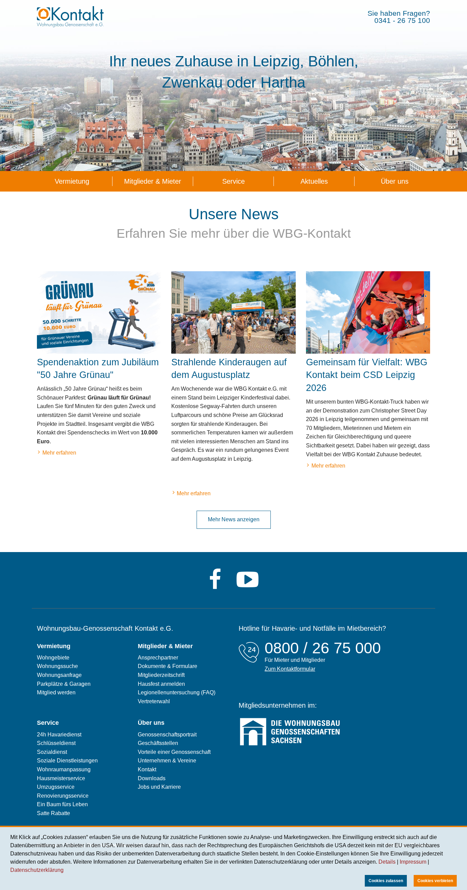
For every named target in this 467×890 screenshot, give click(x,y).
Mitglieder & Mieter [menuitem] (152, 181)
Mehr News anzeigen (233, 519)
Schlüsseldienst (56, 743)
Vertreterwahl (154, 701)
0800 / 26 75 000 (323, 647)
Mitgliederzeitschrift (161, 675)
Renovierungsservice (63, 796)
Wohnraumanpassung (64, 769)
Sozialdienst (52, 752)
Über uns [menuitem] (395, 181)
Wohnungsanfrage (59, 675)
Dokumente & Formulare (167, 666)
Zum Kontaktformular (290, 669)
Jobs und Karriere (159, 787)
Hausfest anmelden (161, 684)
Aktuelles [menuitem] (314, 181)
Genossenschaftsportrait (167, 734)
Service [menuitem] (233, 181)
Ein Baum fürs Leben (62, 804)
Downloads (151, 778)
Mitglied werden (56, 692)
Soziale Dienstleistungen (67, 760)
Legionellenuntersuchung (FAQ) (176, 692)
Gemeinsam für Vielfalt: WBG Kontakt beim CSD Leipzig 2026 (366, 375)
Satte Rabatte (53, 813)
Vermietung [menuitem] (72, 181)
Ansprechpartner (158, 657)
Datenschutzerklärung (37, 870)
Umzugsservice (56, 787)
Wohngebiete (53, 657)
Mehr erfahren (56, 453)
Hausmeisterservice (61, 778)
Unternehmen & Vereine (167, 760)
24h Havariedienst (59, 734)
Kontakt (147, 769)
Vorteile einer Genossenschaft (174, 752)
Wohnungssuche (57, 666)
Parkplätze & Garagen (64, 684)
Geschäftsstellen (158, 743)
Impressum (413, 862)
